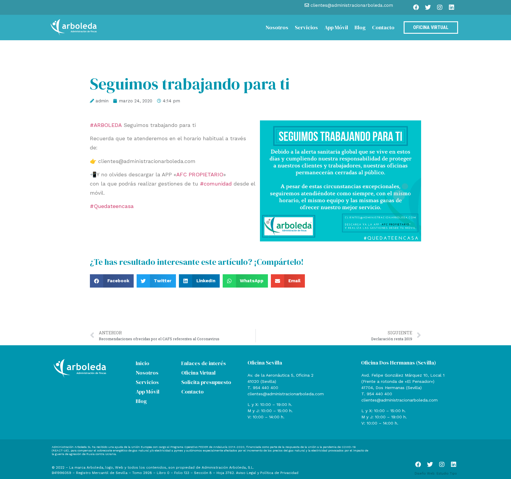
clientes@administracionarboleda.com (286, 393)
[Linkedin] (451, 7)
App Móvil (336, 27)
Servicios (306, 27)
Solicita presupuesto (206, 382)
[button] (112, 281)
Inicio (142, 363)
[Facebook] (416, 7)
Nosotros (277, 27)
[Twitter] (428, 7)
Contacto (383, 27)
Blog (360, 27)
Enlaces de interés (203, 363)
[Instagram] (440, 7)
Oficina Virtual (198, 372)
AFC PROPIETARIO (199, 174)
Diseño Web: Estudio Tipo (436, 473)
